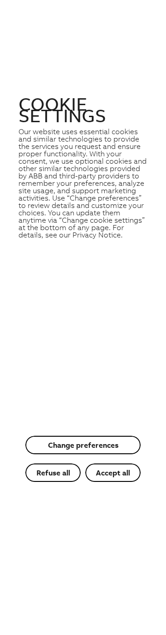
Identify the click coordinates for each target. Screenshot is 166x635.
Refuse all (53, 472)
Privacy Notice (96, 234)
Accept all (113, 472)
